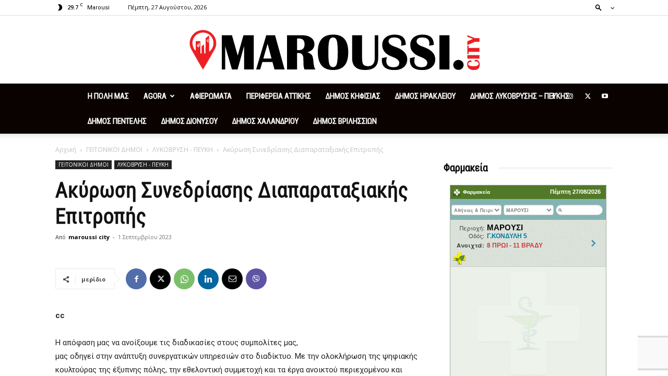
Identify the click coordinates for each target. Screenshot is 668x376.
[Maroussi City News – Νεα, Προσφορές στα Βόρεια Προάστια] (334, 50)
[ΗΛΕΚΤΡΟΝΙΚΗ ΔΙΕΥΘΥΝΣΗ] (232, 278)
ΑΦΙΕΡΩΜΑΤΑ (211, 96)
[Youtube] (605, 96)
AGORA (155, 96)
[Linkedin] (208, 278)
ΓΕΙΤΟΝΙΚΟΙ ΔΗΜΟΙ (114, 149)
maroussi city (89, 237)
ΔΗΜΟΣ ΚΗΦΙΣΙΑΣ (353, 96)
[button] (602, 7)
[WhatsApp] (184, 278)
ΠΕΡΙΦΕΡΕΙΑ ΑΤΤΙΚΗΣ (278, 96)
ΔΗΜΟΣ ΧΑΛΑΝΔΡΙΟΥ (265, 121)
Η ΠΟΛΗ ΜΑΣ (108, 96)
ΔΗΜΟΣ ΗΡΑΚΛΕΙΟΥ (425, 96)
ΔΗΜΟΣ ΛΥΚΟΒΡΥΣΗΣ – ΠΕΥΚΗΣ (519, 96)
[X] (587, 96)
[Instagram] (570, 96)
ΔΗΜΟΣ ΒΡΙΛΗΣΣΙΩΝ (345, 121)
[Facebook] (553, 96)
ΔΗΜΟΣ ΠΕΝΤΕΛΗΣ (117, 121)
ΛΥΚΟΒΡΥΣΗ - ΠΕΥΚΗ (182, 149)
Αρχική (65, 149)
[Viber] (256, 278)
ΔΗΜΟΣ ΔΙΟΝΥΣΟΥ (189, 121)
